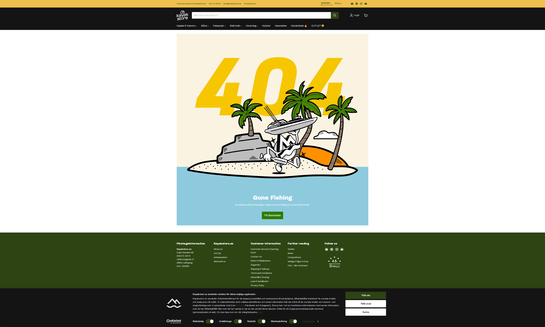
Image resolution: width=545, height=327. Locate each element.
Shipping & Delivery (260, 269)
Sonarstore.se (250, 4)
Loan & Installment (259, 281)
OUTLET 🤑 (317, 26)
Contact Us (256, 256)
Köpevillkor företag (260, 277)
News (290, 253)
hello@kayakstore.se (232, 4)
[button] (329, 3)
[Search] (334, 15)
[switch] (238, 321)
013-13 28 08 (214, 4)
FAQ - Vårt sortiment (298, 265)
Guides (291, 249)
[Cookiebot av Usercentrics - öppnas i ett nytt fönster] (174, 321)
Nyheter (266, 26)
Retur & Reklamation (261, 261)
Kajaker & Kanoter (186, 26)
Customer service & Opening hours (191, 4)
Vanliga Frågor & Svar (298, 261)
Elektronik (235, 26)
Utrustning (251, 26)
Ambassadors (220, 257)
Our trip (217, 253)
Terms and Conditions (261, 273)
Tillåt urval (366, 303)
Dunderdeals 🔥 (299, 26)
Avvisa (365, 312)
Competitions (294, 257)
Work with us (220, 261)
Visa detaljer (309, 321)
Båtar (204, 26)
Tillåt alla (365, 295)
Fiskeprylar (218, 26)
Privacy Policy (257, 285)
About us (218, 249)
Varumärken (281, 26)
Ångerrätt (255, 265)
